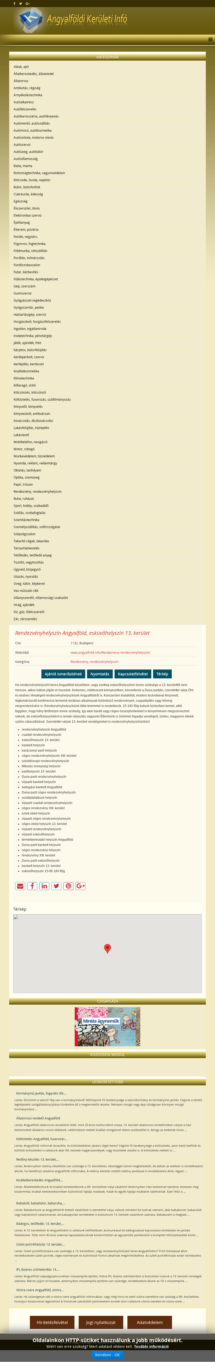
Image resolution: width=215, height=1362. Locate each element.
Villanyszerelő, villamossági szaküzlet (41, 598)
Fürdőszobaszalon (27, 265)
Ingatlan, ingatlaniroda (30, 328)
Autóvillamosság (26, 159)
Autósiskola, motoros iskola (33, 137)
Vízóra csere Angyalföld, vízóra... (39, 1290)
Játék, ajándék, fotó (27, 343)
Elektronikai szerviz (28, 215)
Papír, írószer (23, 484)
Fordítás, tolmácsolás (29, 258)
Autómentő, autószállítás (32, 123)
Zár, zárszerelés (25, 619)
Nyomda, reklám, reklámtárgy (35, 463)
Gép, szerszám (24, 286)
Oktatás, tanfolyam (27, 470)
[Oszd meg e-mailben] (20, 886)
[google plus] (28, 3)
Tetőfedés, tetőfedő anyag (33, 555)
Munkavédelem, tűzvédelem (34, 456)
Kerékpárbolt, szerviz (29, 357)
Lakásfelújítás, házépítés (31, 428)
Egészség (21, 201)
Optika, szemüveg (27, 477)
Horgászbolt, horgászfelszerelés (37, 321)
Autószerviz (22, 144)
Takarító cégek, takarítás (31, 541)
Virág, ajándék (24, 605)
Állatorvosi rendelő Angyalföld (38, 1118)
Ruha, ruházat (24, 498)
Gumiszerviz (23, 293)
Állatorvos (21, 81)
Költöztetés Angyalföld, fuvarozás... (41, 1139)
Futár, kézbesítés (26, 272)
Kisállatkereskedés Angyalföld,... (39, 1180)
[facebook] (14, 3)
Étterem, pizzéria (26, 229)
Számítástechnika (26, 520)
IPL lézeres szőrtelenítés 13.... (37, 1269)
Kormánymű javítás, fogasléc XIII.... (41, 1093)
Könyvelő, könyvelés (28, 406)
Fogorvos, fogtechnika (30, 244)
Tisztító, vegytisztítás (29, 562)
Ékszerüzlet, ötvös (27, 208)
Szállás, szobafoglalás (30, 513)
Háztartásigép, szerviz (30, 314)
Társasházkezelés (27, 548)
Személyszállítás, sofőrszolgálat (37, 527)
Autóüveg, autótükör (28, 151)
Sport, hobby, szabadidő (31, 505)
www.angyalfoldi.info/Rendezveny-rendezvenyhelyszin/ (110, 652)
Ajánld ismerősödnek (63, 673)
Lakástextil (21, 435)
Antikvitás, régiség (27, 88)
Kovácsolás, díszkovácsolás (33, 421)
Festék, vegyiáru (25, 236)
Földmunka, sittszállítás (30, 251)
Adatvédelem (150, 1322)
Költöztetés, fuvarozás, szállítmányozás (42, 399)
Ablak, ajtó (21, 67)
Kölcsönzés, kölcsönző (30, 392)
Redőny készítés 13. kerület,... (37, 1159)
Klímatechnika (24, 378)
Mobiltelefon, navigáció (30, 442)
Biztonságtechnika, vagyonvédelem (39, 173)
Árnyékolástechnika (28, 95)
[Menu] (209, 40)
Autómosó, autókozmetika (33, 130)
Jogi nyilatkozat (101, 1322)
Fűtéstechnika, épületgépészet (36, 279)
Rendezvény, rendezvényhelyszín (38, 491)
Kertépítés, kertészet (29, 364)
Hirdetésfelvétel (52, 1322)
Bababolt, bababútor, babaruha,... (40, 1203)
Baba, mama (23, 166)
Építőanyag (22, 222)
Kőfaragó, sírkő (25, 385)
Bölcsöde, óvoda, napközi (32, 180)
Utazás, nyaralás (26, 576)
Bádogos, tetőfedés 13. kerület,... (40, 1223)
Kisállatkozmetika (26, 371)
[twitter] (20, 3)
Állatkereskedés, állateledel (34, 74)
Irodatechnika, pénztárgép (33, 336)
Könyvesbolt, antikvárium (32, 413)
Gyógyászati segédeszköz (32, 300)
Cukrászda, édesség (28, 194)
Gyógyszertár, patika (29, 307)
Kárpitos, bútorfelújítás (30, 350)
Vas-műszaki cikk (26, 590)
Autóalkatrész (24, 102)
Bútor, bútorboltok (27, 187)
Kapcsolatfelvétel (133, 673)
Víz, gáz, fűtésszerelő (29, 612)
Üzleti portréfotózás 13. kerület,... (40, 1244)
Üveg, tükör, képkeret (29, 583)
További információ (151, 1346)
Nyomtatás (99, 673)
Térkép (162, 673)
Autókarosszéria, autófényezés (36, 116)
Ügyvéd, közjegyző (27, 569)
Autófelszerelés (25, 109)
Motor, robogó (24, 449)
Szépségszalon (24, 534)
